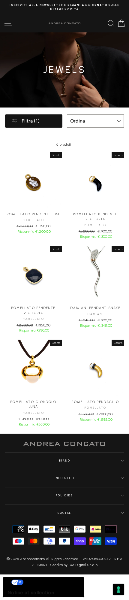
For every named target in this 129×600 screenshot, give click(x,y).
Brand (64, 460)
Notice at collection (31, 592)
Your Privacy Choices (49, 582)
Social (64, 512)
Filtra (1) (30, 121)
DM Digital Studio (83, 565)
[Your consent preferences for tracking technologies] (118, 589)
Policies (64, 495)
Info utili (65, 478)
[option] (64, 7)
